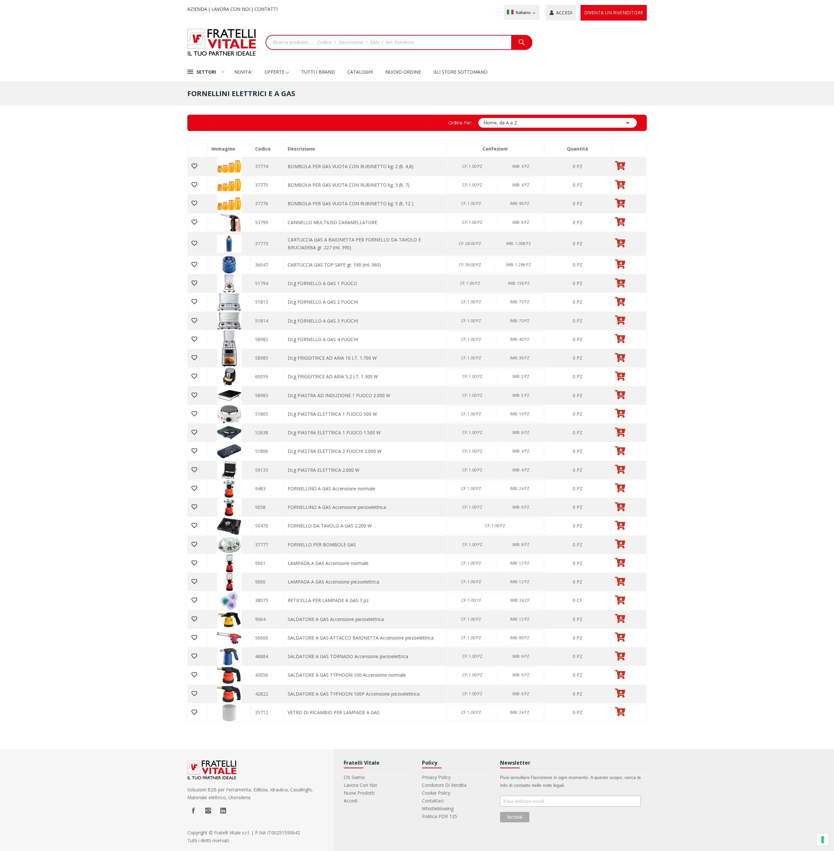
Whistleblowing (437, 808)
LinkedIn (223, 810)
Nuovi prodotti (359, 793)
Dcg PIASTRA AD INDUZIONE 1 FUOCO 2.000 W (339, 395)
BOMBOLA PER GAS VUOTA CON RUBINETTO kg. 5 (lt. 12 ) (350, 203)
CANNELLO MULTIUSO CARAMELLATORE (332, 222)
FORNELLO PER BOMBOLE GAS (322, 544)
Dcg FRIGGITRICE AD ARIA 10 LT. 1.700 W (332, 358)
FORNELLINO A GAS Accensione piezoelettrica (337, 507)
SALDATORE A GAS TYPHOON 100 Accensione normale (347, 675)
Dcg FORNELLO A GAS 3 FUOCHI (323, 321)
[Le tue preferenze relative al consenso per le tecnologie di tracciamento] (822, 839)
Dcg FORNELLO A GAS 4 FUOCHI (323, 339)
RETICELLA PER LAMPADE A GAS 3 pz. (328, 600)
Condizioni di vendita (444, 785)
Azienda (197, 9)
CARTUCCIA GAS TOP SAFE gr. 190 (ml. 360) (334, 265)
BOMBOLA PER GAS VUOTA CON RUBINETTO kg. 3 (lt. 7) (349, 185)
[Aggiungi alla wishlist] (197, 166)
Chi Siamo (354, 777)
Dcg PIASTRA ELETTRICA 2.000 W (323, 470)
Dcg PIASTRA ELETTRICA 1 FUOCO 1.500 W (334, 432)
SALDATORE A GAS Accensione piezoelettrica (336, 619)
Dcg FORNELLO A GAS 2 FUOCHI (323, 302)
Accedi (350, 801)
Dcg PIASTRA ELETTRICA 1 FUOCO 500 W (332, 414)
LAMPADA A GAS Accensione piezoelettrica (333, 582)
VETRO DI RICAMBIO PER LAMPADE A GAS (334, 712)
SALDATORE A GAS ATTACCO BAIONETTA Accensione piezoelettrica (361, 638)
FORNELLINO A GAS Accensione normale (331, 488)
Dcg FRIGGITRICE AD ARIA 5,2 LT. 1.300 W (333, 376)
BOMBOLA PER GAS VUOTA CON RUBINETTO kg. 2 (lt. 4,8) (350, 166)
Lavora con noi (230, 9)
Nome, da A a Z (557, 123)
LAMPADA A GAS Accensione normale (328, 563)
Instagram (208, 810)
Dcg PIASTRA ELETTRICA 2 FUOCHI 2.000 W (334, 451)
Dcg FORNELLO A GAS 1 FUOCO (322, 283)
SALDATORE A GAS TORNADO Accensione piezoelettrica (348, 656)
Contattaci (433, 801)
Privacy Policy (436, 777)
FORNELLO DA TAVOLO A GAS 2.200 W (330, 526)
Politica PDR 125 (439, 816)
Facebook (193, 810)
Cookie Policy (436, 793)
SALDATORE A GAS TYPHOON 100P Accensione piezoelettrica (354, 694)
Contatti (266, 9)
